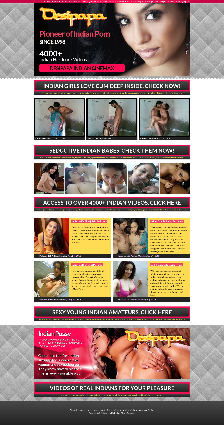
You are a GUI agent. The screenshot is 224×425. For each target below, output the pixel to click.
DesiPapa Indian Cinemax (82, 68)
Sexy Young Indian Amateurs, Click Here (112, 312)
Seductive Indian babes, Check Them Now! (112, 150)
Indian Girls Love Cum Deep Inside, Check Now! (112, 86)
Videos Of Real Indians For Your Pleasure (112, 388)
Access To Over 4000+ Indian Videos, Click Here (112, 202)
